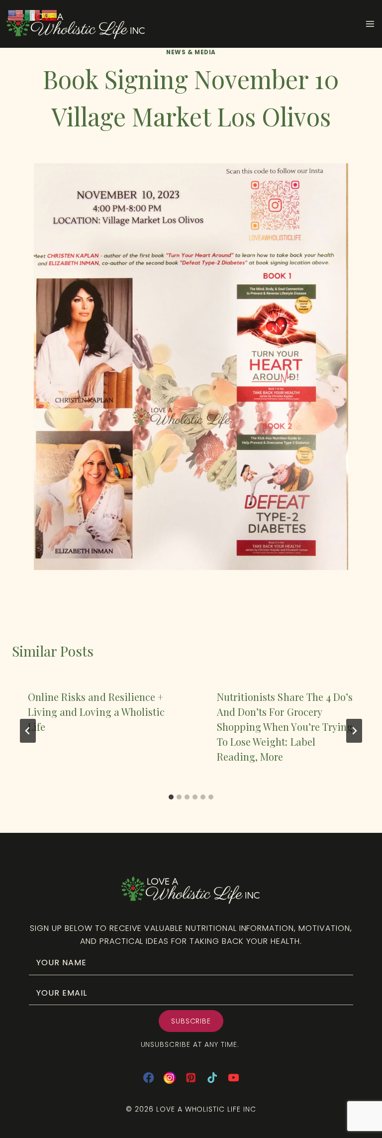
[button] (191, 1021)
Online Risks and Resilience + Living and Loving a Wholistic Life (96, 711)
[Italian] (32, 15)
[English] (15, 15)
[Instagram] (170, 1078)
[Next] (354, 731)
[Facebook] (148, 1078)
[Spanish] (49, 15)
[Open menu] (373, 24)
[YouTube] (233, 1078)
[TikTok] (212, 1078)
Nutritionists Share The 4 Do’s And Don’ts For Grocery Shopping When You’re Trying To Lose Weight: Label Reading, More (285, 726)
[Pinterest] (191, 1078)
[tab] (171, 797)
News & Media (191, 52)
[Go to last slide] (28, 731)
